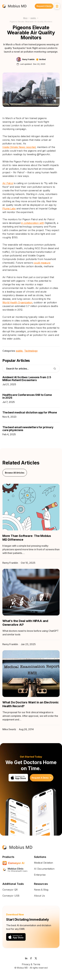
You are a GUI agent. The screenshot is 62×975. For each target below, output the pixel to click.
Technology (30, 350)
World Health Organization (17, 302)
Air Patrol (7, 183)
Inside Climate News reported (19, 147)
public (33, 18)
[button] (57, 6)
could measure (42, 262)
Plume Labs (9, 208)
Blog (25, 18)
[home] (14, 6)
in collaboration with (32, 222)
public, (19, 350)
